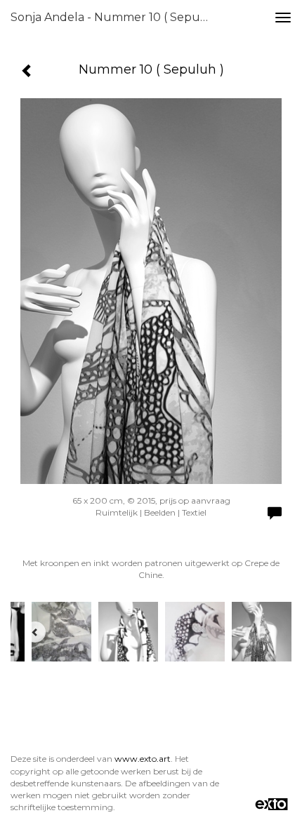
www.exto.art (142, 758)
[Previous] (35, 632)
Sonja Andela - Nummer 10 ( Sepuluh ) (115, 17)
